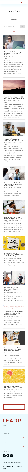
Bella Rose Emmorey (11, 56)
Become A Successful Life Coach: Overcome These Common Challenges (13, 349)
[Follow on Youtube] (11, 455)
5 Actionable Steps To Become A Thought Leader (13, 386)
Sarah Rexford (10, 187)
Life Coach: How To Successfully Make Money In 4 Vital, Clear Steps (13, 254)
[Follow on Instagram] (4, 455)
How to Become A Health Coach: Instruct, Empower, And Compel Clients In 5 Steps (13, 219)
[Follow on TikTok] (7, 455)
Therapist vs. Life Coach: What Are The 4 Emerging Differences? (13, 184)
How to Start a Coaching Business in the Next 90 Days (12, 53)
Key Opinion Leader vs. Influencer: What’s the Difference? (12, 289)
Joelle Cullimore (10, 223)
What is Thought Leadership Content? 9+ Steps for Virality (14, 97)
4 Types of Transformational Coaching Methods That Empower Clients (13, 313)
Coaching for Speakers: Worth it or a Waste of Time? (13, 139)
